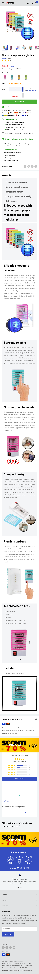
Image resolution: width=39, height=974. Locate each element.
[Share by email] (35, 166)
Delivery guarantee (11, 119)
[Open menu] (3, 3)
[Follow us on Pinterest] (6, 947)
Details (18, 146)
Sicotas (4, 58)
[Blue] (12, 77)
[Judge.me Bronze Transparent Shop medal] (28, 860)
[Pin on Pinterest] (28, 166)
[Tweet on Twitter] (32, 166)
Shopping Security (11, 149)
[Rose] (5, 77)
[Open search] (28, 3)
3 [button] (20, 812)
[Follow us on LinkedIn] (14, 947)
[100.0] (19, 789)
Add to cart (19, 102)
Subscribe (8, 934)
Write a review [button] (19, 779)
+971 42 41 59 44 (23, 968)
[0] (35, 3)
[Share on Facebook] (25, 166)
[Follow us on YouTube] (10, 947)
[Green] (26, 77)
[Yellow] (19, 77)
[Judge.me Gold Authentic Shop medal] (19, 860)
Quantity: (5, 89)
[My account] (32, 3)
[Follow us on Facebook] (3, 947)
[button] (5, 61)
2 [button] (17, 812)
